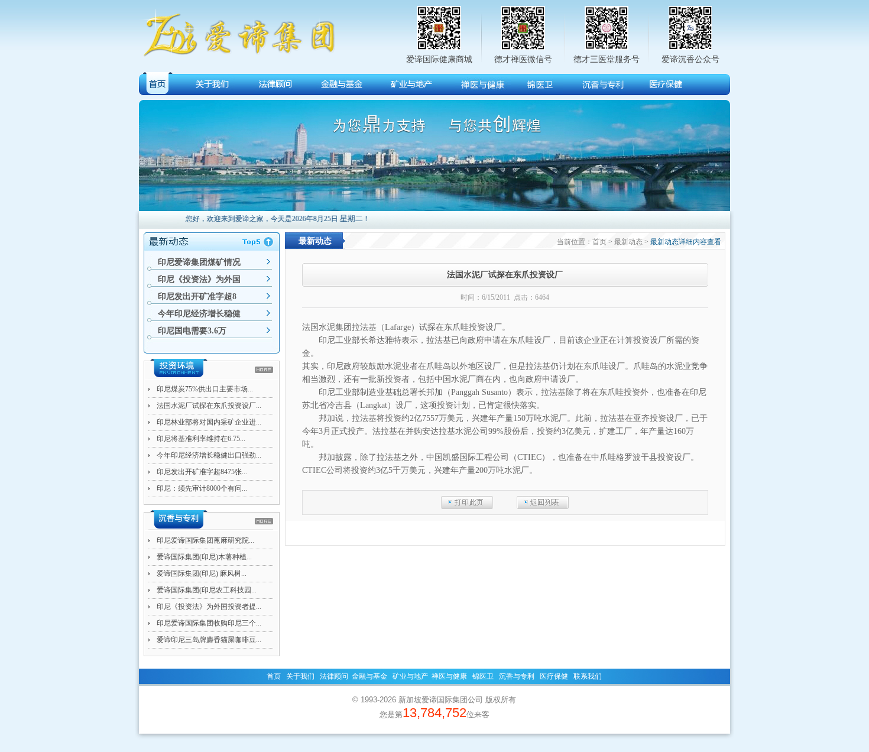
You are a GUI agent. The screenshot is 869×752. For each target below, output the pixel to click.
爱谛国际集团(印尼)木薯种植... (204, 557)
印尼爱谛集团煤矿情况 (199, 262)
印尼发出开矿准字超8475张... (202, 472)
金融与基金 (369, 676)
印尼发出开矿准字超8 (197, 296)
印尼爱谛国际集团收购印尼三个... (209, 623)
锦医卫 (483, 676)
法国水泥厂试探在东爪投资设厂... (209, 405)
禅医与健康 (449, 676)
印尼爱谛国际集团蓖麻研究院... (205, 540)
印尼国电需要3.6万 (192, 330)
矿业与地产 (410, 676)
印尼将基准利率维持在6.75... (201, 439)
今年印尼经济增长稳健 (199, 313)
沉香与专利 (516, 676)
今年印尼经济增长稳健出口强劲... (209, 455)
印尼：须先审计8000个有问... (202, 488)
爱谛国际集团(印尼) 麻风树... (202, 573)
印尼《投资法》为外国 (199, 279)
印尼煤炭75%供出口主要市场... (205, 389)
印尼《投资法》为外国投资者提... (209, 606)
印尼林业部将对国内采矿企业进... (209, 422)
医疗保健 (554, 676)
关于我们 (300, 676)
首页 (274, 676)
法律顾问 (334, 676)
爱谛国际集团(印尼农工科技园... (207, 590)
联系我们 (587, 676)
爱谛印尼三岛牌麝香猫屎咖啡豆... (209, 640)
